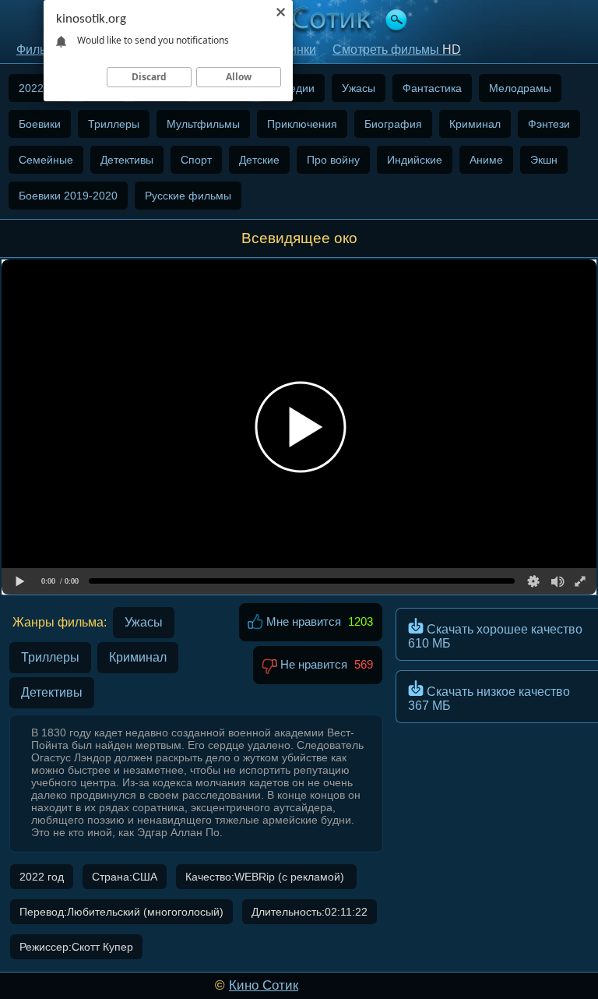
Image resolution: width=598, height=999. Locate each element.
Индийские (414, 160)
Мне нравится (302, 621)
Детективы (126, 160)
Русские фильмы (188, 195)
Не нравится (312, 664)
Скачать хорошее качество (495, 636)
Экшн (544, 160)
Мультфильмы (203, 124)
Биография (393, 124)
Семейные (46, 160)
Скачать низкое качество (489, 698)
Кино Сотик (263, 985)
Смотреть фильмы (396, 49)
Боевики (40, 124)
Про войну (333, 160)
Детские (259, 160)
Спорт (196, 160)
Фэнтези (549, 124)
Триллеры (113, 124)
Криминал (475, 124)
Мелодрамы (520, 88)
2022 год (41, 88)
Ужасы (358, 88)
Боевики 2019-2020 (68, 195)
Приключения (302, 124)
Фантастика (432, 88)
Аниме (486, 160)
